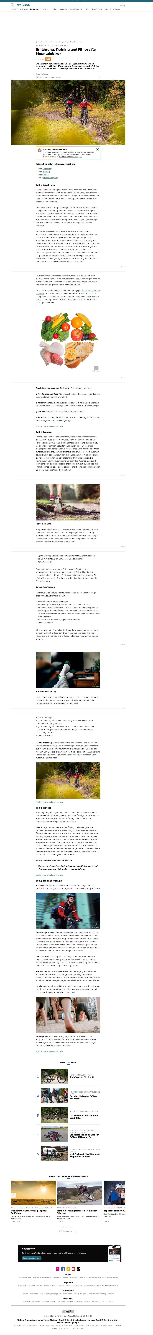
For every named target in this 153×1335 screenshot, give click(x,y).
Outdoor (118, 1325)
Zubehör (94, 9)
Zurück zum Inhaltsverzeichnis (49, 426)
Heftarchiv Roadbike (49, 1302)
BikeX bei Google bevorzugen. (70, 157)
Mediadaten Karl (112, 1278)
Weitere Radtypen (75, 9)
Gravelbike (63, 9)
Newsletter (14, 9)
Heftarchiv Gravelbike (82, 1302)
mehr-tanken (84, 1325)
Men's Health (95, 1325)
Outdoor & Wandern (35, 1286)
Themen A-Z (69, 1286)
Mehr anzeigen (66, 1231)
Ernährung (47, 169)
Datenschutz (67, 1294)
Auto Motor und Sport (30, 1325)
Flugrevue (67, 1325)
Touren (100, 9)
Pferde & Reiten (57, 1286)
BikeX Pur (78, 1286)
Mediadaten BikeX (25, 1278)
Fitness (46, 175)
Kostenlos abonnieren (31, 1258)
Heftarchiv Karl (97, 1302)
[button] (68, 112)
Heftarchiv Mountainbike (31, 1302)
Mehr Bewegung (50, 178)
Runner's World (65, 1328)
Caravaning (50, 1325)
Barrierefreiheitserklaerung (97, 1294)
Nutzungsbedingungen (53, 1294)
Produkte (79, 1)
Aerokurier (17, 1325)
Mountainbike (34, 9)
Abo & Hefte (109, 1302)
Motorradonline (108, 1325)
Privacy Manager (80, 1294)
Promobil (55, 1328)
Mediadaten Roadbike (60, 1278)
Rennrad (45, 9)
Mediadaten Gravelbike (96, 1278)
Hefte (74, 1)
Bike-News (24, 9)
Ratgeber (108, 9)
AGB (41, 1294)
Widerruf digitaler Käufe (110, 1286)
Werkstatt (116, 9)
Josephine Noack (42, 74)
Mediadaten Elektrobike (78, 1278)
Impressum (34, 1294)
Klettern (46, 1286)
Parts (87, 9)
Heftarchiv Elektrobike (65, 1302)
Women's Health (78, 1328)
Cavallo (58, 1325)
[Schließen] (97, 149)
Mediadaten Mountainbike (42, 1278)
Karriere (111, 1294)
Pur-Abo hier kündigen (91, 1286)
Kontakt (25, 1294)
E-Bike (54, 9)
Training (46, 172)
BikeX (42, 1325)
